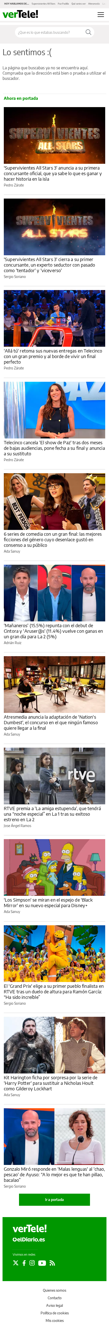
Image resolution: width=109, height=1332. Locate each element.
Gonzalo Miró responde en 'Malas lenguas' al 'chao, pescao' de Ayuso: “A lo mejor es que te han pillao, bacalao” (54, 1174)
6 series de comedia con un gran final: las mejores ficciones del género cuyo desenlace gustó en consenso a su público (53, 539)
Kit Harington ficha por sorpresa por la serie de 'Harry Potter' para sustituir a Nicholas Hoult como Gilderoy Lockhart (50, 1082)
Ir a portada (54, 1199)
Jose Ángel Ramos (17, 825)
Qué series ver (78, 3)
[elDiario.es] (29, 1239)
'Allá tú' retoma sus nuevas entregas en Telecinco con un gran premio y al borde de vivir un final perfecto (53, 356)
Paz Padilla (63, 3)
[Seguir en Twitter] (16, 1263)
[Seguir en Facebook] (24, 1263)
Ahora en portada (21, 98)
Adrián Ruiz (12, 643)
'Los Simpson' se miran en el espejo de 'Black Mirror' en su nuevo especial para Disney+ (48, 902)
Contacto (55, 1298)
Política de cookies (55, 1313)
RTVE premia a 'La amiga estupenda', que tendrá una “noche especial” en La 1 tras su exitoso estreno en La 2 (52, 813)
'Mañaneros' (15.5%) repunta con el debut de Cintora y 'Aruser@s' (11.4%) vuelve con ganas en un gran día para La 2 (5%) (53, 630)
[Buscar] (88, 32)
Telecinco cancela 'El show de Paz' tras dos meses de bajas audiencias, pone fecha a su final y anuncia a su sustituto (54, 447)
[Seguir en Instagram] (32, 1263)
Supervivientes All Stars (43, 3)
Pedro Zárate (14, 185)
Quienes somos (54, 1290)
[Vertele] (30, 1228)
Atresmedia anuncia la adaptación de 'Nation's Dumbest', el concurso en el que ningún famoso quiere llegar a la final (51, 722)
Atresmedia (94, 3)
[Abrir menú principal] (101, 14)
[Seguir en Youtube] (42, 1263)
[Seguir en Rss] (52, 1263)
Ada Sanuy (12, 551)
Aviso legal (54, 1305)
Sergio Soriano (15, 276)
